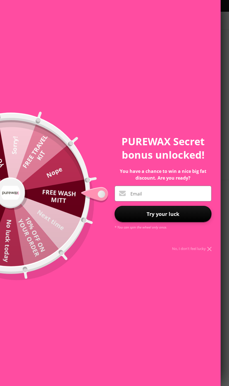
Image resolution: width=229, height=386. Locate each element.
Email (136, 194)
